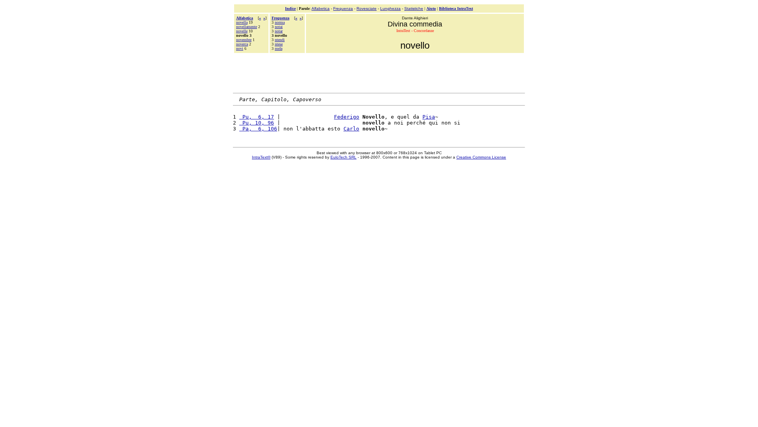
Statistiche (413, 8)
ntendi (280, 40)
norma (280, 22)
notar (279, 31)
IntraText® (261, 157)
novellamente (246, 27)
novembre (243, 40)
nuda (278, 48)
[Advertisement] (379, 72)
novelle (242, 31)
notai (279, 27)
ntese (279, 44)
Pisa (428, 117)
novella (242, 22)
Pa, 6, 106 (258, 129)
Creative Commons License (481, 157)
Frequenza (343, 8)
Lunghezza (390, 8)
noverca (242, 44)
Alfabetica (320, 8)
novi (239, 48)
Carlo (351, 129)
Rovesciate (366, 8)
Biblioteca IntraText (456, 8)
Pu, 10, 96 (256, 123)
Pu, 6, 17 (256, 117)
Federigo (346, 117)
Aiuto (431, 8)
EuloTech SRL (343, 157)
